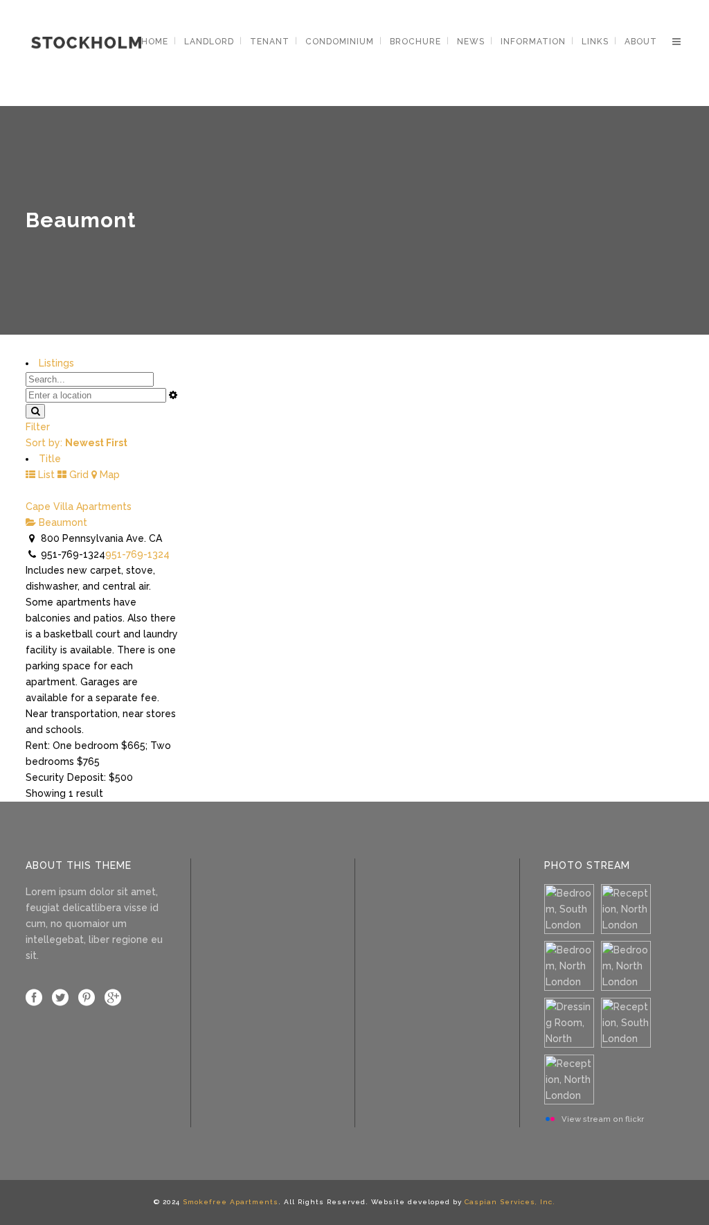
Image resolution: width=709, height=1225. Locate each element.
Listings (56, 363)
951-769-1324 (137, 554)
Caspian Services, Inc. (510, 1202)
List (45, 474)
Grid (77, 474)
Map (108, 474)
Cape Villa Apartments (79, 506)
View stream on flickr (603, 1119)
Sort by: (76, 442)
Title (50, 458)
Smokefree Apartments (230, 1202)
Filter (38, 426)
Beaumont (61, 522)
